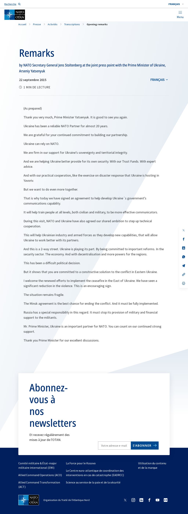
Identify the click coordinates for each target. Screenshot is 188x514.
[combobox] (176, 4)
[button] (176, 4)
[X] (183, 230)
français (157, 80)
